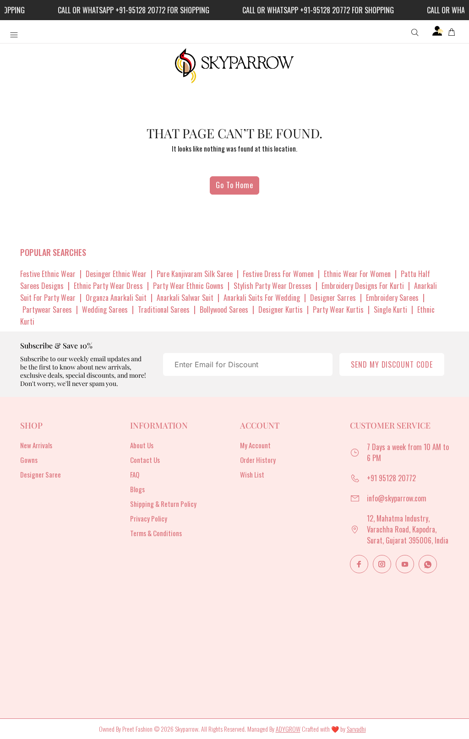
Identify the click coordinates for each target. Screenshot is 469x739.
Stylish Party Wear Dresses (272, 285)
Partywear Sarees (47, 309)
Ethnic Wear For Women (357, 273)
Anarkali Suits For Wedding (262, 297)
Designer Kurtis (280, 309)
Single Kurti (390, 309)
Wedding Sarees (105, 309)
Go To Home (235, 184)
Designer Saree (40, 474)
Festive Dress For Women (278, 273)
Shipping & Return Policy (163, 504)
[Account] (437, 31)
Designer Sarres (333, 297)
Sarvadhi (356, 729)
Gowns (29, 460)
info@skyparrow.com (396, 498)
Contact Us (145, 460)
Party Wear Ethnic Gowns (188, 285)
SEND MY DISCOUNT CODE (392, 364)
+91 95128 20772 (391, 478)
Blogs (137, 489)
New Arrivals (36, 445)
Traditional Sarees (164, 309)
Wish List (252, 474)
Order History (258, 460)
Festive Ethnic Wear (48, 273)
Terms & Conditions (156, 533)
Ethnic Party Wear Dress (108, 285)
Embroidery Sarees (392, 297)
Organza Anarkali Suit (116, 297)
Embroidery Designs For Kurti (363, 285)
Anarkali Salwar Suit (185, 297)
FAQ (134, 474)
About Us (141, 445)
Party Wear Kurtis (338, 309)
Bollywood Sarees (224, 309)
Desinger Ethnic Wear (116, 273)
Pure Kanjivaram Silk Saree (195, 273)
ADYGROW (288, 729)
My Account (255, 445)
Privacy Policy (148, 518)
